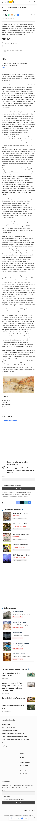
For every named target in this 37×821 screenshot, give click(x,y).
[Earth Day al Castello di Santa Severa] (31, 674)
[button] (3, 1)
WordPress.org (24, 765)
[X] (34, 811)
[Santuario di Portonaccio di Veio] (31, 707)
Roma (3, 67)
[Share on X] (6, 14)
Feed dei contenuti (24, 760)
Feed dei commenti (25, 762)
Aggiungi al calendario (14, 50)
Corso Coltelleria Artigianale (13, 698)
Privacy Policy (27, 494)
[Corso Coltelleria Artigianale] (31, 699)
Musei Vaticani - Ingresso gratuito (24, 513)
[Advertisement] (18, 585)
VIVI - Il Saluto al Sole (19, 524)
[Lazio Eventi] (9, 1)
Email (3, 476)
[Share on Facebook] (3, 14)
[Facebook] (32, 811)
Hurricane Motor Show (20, 544)
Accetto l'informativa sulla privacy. (12, 485)
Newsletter (7, 483)
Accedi (22, 757)
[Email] (12, 14)
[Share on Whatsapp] (9, 14)
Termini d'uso (22, 492)
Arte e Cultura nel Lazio (10, 420)
